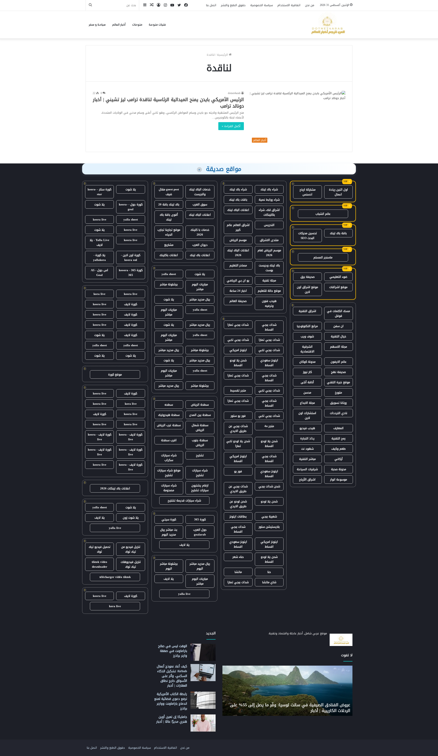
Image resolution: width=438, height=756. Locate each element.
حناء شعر (238, 557)
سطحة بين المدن (200, 415)
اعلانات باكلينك (168, 255)
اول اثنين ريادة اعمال (338, 192)
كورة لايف (130, 304)
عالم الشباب (323, 214)
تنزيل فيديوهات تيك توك (131, 564)
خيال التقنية (338, 336)
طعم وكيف (338, 449)
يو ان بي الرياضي (238, 280)
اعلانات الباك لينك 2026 (238, 252)
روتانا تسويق (338, 403)
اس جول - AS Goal (99, 272)
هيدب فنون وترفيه (269, 303)
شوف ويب (307, 336)
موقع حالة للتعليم (269, 291)
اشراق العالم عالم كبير (238, 227)
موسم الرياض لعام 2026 (269, 252)
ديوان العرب (200, 245)
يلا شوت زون (131, 517)
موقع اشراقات (338, 287)
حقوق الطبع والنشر (233, 5)
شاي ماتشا (269, 582)
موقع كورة (115, 374)
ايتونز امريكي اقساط (238, 458)
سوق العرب (200, 204)
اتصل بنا (211, 5)
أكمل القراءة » (231, 126)
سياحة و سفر (97, 24)
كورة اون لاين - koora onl (130, 257)
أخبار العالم (119, 24)
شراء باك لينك (269, 189)
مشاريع (168, 245)
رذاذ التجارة (307, 438)
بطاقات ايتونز (238, 516)
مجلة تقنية (269, 280)
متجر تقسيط (238, 390)
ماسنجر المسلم (322, 257)
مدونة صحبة (338, 469)
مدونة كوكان (307, 362)
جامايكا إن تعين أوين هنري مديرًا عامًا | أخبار (171, 719)
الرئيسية (223, 55)
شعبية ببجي (269, 516)
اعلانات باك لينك (200, 255)
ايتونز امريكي (238, 350)
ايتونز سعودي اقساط (269, 362)
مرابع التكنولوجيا (307, 326)
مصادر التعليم (238, 265)
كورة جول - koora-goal (131, 207)
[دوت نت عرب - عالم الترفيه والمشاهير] (327, 24)
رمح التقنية (338, 438)
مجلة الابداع (307, 403)
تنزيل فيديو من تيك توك (130, 549)
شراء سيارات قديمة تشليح (184, 500)
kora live (99, 294)
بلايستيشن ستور (269, 527)
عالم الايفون (339, 362)
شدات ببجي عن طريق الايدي (238, 428)
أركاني (338, 459)
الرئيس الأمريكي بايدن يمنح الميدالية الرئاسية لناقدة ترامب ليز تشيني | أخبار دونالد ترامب (168, 102)
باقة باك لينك (338, 233)
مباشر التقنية (307, 459)
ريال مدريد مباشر (200, 299)
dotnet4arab (234, 93)
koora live (99, 219)
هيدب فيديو (307, 428)
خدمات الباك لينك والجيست (200, 191)
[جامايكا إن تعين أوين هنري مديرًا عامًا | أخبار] (203, 723)
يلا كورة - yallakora (99, 257)
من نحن (309, 5)
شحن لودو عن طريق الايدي (238, 504)
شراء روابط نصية (269, 199)
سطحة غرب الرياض (169, 425)
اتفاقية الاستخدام (288, 5)
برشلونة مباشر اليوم (169, 566)
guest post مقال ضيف (169, 191)
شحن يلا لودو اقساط (238, 362)
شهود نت (307, 449)
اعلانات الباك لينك (238, 210)
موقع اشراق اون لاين (307, 289)
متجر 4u (269, 426)
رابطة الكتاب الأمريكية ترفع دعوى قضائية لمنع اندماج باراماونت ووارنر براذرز (170, 701)
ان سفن (338, 326)
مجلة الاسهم (338, 346)
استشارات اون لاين (307, 415)
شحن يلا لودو (269, 501)
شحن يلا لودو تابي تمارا (238, 443)
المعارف (338, 428)
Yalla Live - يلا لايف (99, 242)
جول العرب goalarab (200, 532)
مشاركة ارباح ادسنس (307, 192)
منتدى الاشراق (269, 240)
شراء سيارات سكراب (169, 457)
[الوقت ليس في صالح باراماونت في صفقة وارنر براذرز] (203, 652)
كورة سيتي (169, 519)
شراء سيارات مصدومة (169, 488)
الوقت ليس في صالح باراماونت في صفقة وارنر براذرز (172, 651)
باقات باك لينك (238, 199)
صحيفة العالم (238, 301)
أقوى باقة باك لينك (169, 217)
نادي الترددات (338, 413)
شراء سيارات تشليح (200, 472)
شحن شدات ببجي (269, 486)
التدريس (269, 225)
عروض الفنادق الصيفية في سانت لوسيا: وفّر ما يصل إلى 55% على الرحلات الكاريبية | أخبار (290, 707)
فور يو (238, 471)
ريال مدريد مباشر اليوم (200, 566)
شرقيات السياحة (307, 469)
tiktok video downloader (99, 564)
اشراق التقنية (307, 311)
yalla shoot (169, 274)
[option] (287, 691)
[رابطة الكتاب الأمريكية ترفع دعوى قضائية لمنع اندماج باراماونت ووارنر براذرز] (203, 700)
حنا (269, 572)
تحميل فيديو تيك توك (99, 549)
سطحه (168, 404)
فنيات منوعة (157, 24)
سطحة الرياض (200, 404)
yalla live (184, 594)
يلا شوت (200, 274)
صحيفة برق (307, 277)
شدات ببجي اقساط (269, 327)
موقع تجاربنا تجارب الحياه (168, 232)
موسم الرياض (238, 240)
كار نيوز (307, 372)
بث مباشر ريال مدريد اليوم (168, 532)
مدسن (307, 392)
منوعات (137, 24)
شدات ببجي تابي (238, 340)
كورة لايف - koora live (130, 437)
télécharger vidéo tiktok (115, 577)
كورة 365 (200, 519)
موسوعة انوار (338, 479)
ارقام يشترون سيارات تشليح (200, 488)
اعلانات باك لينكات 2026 (115, 488)
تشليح (200, 455)
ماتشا (238, 572)
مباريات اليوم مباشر (200, 286)
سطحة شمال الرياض (200, 427)
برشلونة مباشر (169, 284)
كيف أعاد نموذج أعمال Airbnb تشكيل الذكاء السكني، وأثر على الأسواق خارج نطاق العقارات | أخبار (172, 676)
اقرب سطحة (169, 440)
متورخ (338, 392)
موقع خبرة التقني (338, 382)
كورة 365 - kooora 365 (131, 272)
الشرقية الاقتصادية (307, 349)
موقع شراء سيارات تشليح (168, 472)
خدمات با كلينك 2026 (199, 232)
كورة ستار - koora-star (99, 191)
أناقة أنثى (307, 382)
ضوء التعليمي (338, 277)
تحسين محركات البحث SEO (307, 235)
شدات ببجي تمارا (238, 325)
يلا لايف (184, 545)
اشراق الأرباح (307, 479)
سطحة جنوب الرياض (200, 442)
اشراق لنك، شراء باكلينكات (269, 212)
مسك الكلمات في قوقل (338, 313)
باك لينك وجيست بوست (269, 267)
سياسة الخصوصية (261, 5)
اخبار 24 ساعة (238, 291)
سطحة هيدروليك (169, 415)
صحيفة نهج (338, 372)
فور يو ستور (238, 416)
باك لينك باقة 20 (168, 204)
